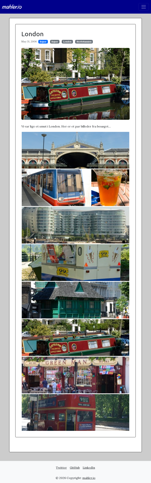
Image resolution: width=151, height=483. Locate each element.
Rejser (43, 41)
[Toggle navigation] (143, 6)
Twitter (61, 467)
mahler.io (12, 7)
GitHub (75, 467)
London (67, 41)
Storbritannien (84, 41)
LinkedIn (89, 467)
